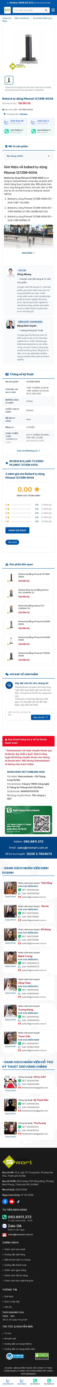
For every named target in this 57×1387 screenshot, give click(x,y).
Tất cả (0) (12, 542)
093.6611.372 (33, 841)
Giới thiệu (8, 1296)
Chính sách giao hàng (15, 1270)
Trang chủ (6, 18)
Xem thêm (27, 253)
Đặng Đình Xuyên (26, 325)
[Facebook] (5, 1201)
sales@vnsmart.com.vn (32, 847)
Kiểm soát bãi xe (22, 18)
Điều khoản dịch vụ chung (17, 1259)
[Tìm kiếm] (46, 10)
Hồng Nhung (24, 274)
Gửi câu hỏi (39, 717)
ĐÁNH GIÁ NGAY (17, 530)
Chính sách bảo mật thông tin (18, 1280)
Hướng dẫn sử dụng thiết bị (17, 1343)
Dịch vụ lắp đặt (11, 1301)
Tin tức (7, 1333)
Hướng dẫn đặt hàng (14, 1254)
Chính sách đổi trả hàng (16, 1275)
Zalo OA (15, 1226)
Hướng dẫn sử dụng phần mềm (19, 1349)
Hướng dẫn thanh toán (15, 1265)
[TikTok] (18, 1201)
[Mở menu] (53, 10)
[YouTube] (11, 1201)
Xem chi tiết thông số (27, 450)
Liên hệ (8, 1307)
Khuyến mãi (10, 1338)
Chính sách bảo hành (14, 1249)
